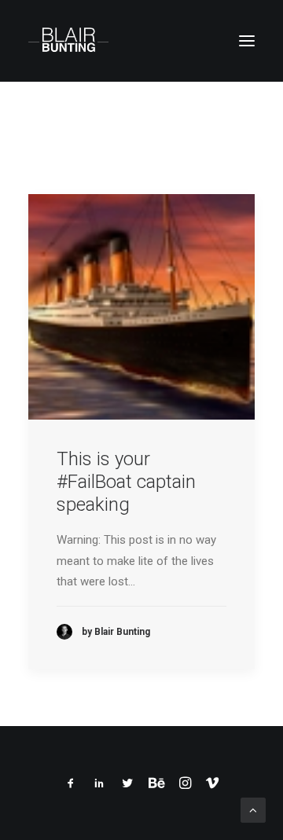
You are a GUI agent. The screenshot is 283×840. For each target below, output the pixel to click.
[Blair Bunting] (68, 41)
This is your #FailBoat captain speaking (126, 481)
